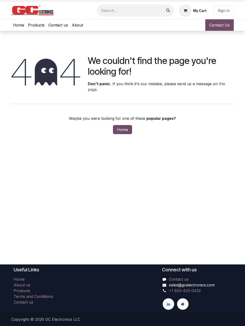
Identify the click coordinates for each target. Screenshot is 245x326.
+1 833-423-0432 (185, 290)
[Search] (168, 10)
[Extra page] (183, 304)
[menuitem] (18, 25)
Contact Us (219, 25)
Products (22, 290)
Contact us (23, 302)
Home (122, 129)
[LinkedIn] (168, 304)
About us (22, 285)
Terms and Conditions (33, 296)
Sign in (223, 10)
